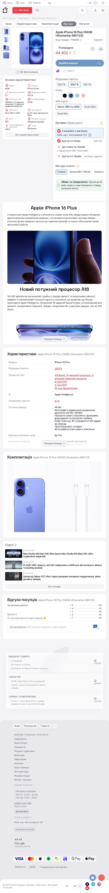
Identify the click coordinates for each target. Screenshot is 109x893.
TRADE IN (20, 867)
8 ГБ (57, 401)
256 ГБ (74, 84)
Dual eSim (90, 106)
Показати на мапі (25, 829)
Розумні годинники (24, 751)
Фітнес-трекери (23, 779)
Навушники (20, 759)
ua (90, 3)
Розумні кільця (22, 775)
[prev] (16, 48)
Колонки (18, 763)
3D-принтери (21, 771)
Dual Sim (62, 113)
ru (95, 3)
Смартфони (23, 18)
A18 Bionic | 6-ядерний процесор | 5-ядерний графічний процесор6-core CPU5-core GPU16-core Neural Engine (74, 382)
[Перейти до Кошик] (102, 10)
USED (32, 867)
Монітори (19, 755)
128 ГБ (61, 84)
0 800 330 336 (22, 803)
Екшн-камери (21, 767)
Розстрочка (30, 725)
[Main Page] (5, 10)
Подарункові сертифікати (53, 867)
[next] (47, 48)
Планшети (19, 747)
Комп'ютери (20, 742)
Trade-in (37, 3)
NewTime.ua (9, 18)
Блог (22, 3)
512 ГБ (87, 84)
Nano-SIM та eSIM (68, 106)
